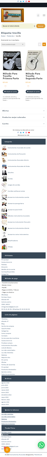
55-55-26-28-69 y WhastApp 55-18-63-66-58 (15, 309)
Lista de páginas (11, 315)
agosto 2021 (5, 402)
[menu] (44, 15)
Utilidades (9, 255)
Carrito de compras (7, 326)
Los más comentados (8, 350)
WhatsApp (4, 295)
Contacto (4, 336)
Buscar (40, 26)
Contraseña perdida (8, 272)
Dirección (4, 267)
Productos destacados (8, 369)
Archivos (8, 378)
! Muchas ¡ (4, 319)
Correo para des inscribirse (10, 338)
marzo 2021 (5, 404)
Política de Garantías (8, 365)
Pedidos (4, 264)
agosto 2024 (5, 383)
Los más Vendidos (7, 352)
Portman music (6, 432)
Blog (2, 324)
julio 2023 (4, 385)
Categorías (8, 142)
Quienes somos (6, 372)
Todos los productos (8, 374)
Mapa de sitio (5, 357)
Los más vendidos (7, 414)
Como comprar (6, 333)
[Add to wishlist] (5, 86)
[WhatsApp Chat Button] (41, 445)
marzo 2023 (5, 390)
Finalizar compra (7, 343)
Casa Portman (6, 328)
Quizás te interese (12, 410)
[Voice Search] (34, 26)
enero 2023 (5, 392)
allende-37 (5, 321)
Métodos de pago (11, 278)
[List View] (44, 44)
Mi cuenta (4, 360)
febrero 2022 (5, 399)
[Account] (38, 15)
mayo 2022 (5, 397)
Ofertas (3, 362)
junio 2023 (4, 387)
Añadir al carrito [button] (11, 92)
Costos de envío (6, 262)
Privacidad (5, 260)
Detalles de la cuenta (8, 269)
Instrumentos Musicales (9, 345)
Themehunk (38, 455)
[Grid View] (40, 44)
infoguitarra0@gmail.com (9, 307)
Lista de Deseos (6, 348)
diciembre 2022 (6, 395)
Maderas (4, 355)
